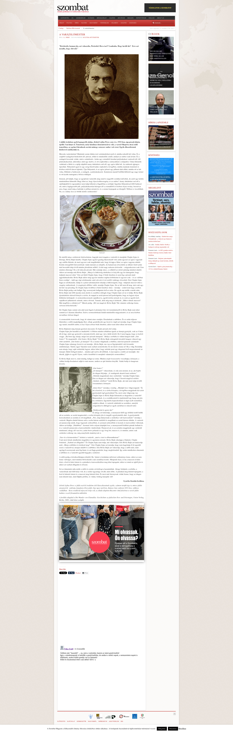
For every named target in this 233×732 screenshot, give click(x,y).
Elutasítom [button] (173, 729)
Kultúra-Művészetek (73, 28)
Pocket (78, 573)
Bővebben (182, 728)
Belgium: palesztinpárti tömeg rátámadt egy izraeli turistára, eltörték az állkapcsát (160, 260)
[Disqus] (101, 610)
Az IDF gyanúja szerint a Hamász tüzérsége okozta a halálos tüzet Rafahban (160, 252)
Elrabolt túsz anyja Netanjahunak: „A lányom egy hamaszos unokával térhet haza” (160, 238)
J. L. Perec (66, 37)
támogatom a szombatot (160, 8)
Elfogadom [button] (161, 729)
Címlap (61, 28)
